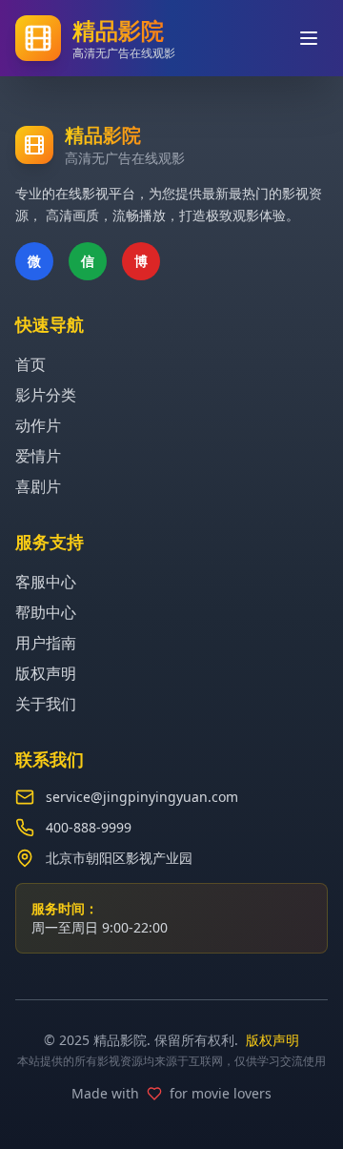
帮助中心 (45, 612)
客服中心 (45, 581)
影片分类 (45, 394)
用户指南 (45, 642)
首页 (30, 364)
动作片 (38, 425)
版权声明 (45, 673)
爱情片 (38, 455)
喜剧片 (38, 486)
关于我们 (45, 703)
